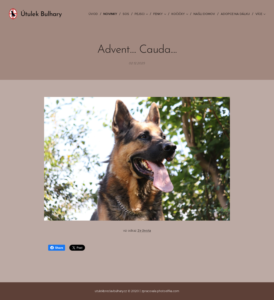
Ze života (144, 231)
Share (59, 247)
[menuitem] (94, 14)
